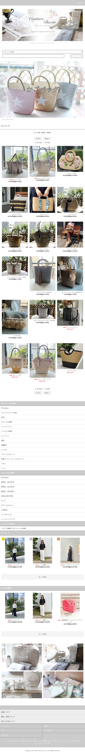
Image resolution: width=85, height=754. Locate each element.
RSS (45, 743)
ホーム (4, 119)
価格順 (43, 132)
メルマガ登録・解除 (75, 741)
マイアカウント (5, 726)
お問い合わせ (4, 735)
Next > (47, 138)
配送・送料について (27, 741)
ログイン (3, 730)
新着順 (49, 132)
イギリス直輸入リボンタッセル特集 (13, 528)
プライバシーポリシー (62, 741)
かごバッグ (10, 119)
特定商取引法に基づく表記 (48, 741)
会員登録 (46, 726)
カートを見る (47, 730)
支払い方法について (15, 741)
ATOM (48, 743)
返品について (37, 741)
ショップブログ (38, 743)
